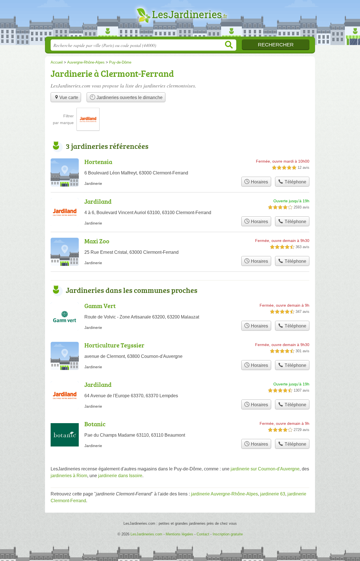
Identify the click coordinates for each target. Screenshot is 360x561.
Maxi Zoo (96, 241)
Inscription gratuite (228, 534)
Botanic (94, 423)
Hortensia (98, 161)
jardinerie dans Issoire (120, 475)
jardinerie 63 (272, 494)
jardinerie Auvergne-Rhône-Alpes (224, 494)
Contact (203, 534)
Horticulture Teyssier (114, 345)
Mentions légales (179, 534)
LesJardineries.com (180, 20)
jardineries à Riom (69, 475)
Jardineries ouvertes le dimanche (129, 97)
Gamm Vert (100, 305)
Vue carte (68, 97)
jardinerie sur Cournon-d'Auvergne (265, 468)
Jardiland (98, 201)
